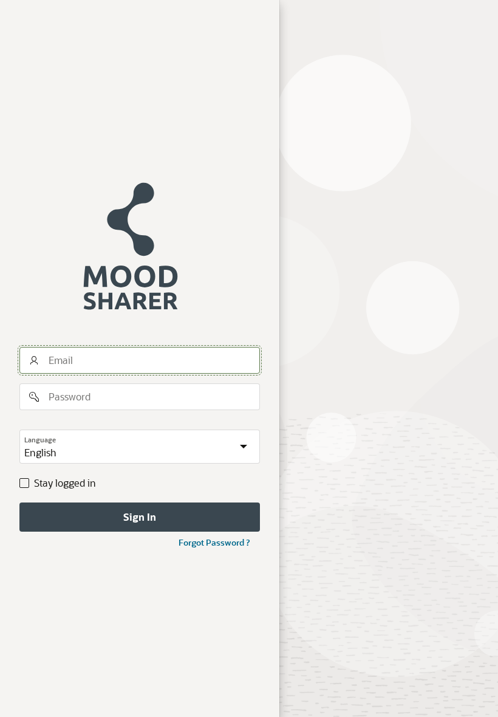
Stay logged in (65, 483)
